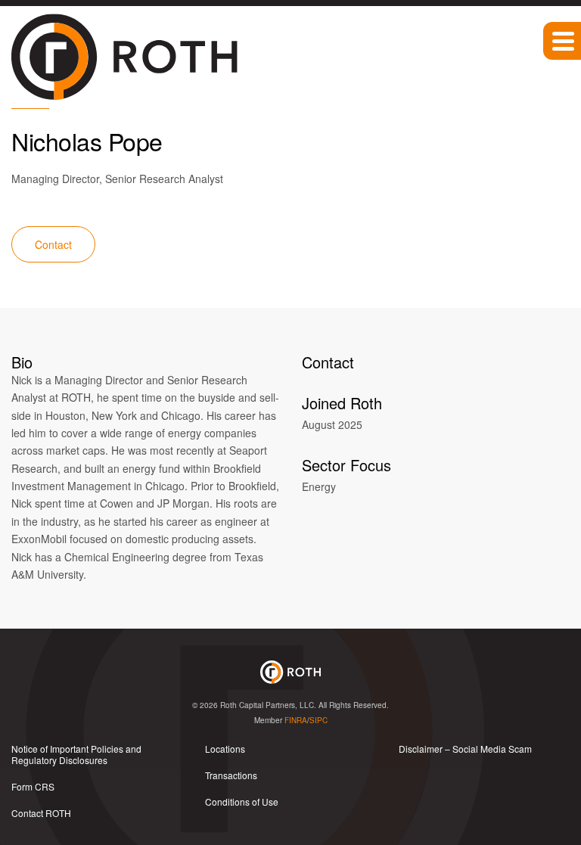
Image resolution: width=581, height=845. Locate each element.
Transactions (231, 775)
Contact (53, 244)
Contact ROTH (41, 813)
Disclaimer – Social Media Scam (465, 748)
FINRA (295, 720)
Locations (225, 748)
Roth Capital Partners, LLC (267, 705)
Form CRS (32, 786)
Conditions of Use (241, 801)
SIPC (318, 720)
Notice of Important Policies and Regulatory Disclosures (76, 754)
